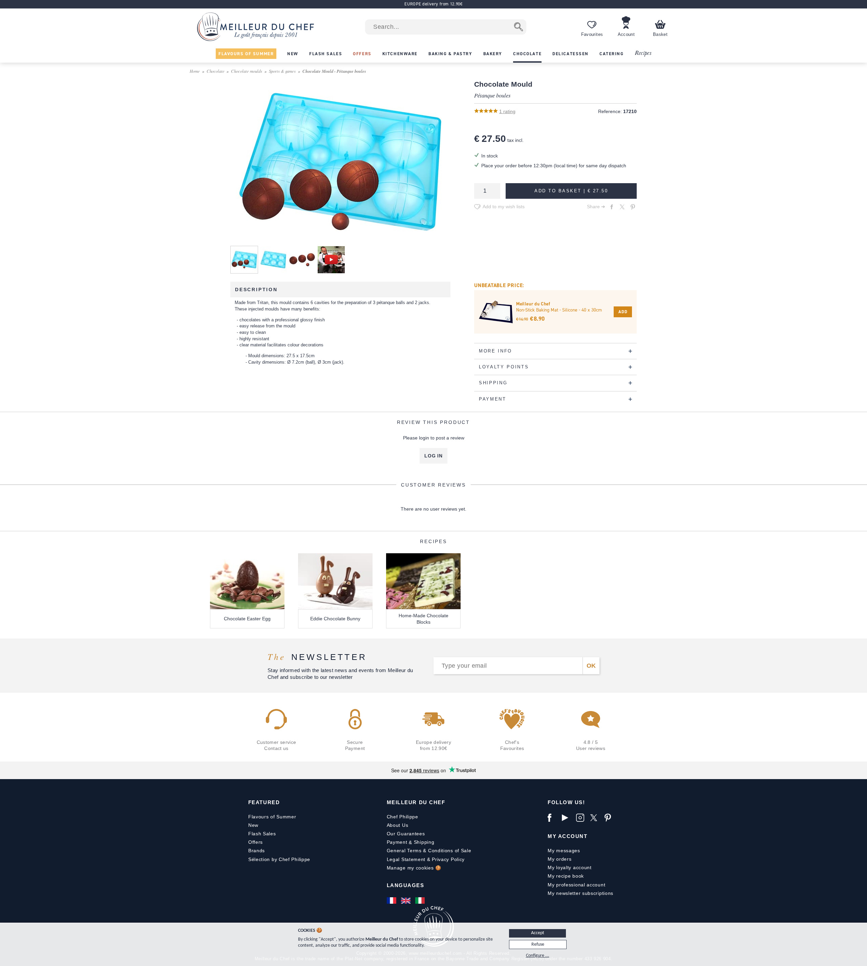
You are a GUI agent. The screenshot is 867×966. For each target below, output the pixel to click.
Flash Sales (262, 833)
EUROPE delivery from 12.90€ (433, 3)
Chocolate (216, 71)
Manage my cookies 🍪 (414, 868)
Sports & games (282, 71)
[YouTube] (567, 817)
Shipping (424, 842)
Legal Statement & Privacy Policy (426, 859)
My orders (559, 859)
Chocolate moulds (246, 71)
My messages (564, 850)
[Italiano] (420, 900)
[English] (406, 900)
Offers (255, 842)
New (253, 825)
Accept (537, 933)
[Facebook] (553, 817)
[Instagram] (581, 817)
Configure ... (537, 955)
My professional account (576, 884)
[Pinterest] (610, 817)
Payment (397, 842)
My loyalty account (570, 867)
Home (195, 71)
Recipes (643, 53)
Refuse (537, 944)
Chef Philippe (402, 816)
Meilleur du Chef (416, 802)
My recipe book (566, 876)
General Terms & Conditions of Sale (429, 850)
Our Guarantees (406, 833)
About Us (397, 825)
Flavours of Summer (272, 816)
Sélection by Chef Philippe (279, 859)
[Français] (392, 900)
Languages (405, 885)
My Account (567, 836)
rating (507, 111)
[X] (595, 817)
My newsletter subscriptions (580, 893)
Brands (256, 850)
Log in (433, 455)
